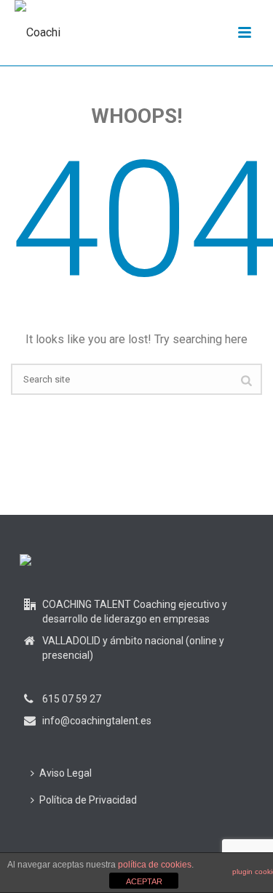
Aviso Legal (65, 773)
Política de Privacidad (88, 800)
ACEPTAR (144, 881)
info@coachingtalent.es (96, 720)
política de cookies (154, 865)
